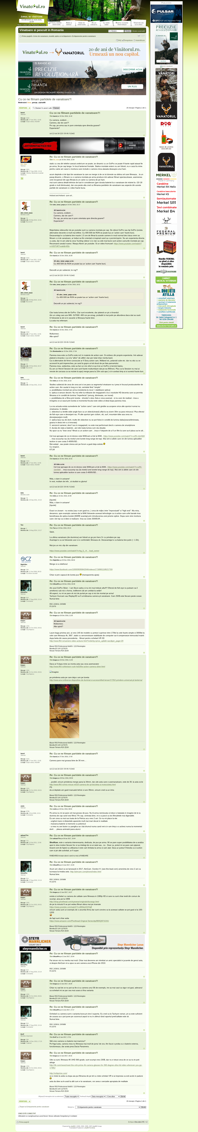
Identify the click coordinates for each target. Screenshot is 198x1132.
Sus (144, 135)
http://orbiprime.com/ (58, 1073)
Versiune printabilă (138, 35)
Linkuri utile (26, 25)
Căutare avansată (138, 31)
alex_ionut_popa (59, 204)
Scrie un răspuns (24, 107)
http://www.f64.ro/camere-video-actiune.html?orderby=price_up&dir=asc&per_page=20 (86, 641)
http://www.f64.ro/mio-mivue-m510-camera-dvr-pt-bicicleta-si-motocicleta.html (83, 784)
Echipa (130, 1122)
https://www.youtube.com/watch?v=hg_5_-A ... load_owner (74, 551)
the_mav (56, 159)
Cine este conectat (27, 1113)
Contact (43, 25)
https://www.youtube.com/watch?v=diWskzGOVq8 (71, 907)
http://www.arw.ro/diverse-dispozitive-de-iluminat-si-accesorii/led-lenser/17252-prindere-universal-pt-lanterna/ (96, 680)
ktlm (54, 381)
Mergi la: (71, 1107)
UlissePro (56, 584)
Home (20, 25)
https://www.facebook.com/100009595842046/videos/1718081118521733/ (81, 569)
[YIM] (22, 178)
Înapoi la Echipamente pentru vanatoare (34, 1107)
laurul (55, 116)
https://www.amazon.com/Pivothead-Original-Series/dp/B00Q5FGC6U (79, 921)
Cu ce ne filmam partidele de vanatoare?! (45, 99)
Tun (54, 528)
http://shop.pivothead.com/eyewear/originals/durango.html (74, 901)
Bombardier (57, 351)
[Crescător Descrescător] (116, 1096)
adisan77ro (57, 838)
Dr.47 (55, 1037)
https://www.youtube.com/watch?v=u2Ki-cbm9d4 (124, 436)
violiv (55, 809)
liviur (29, 103)
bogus (55, 615)
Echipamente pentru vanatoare (84, 36)
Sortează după (85, 1096)
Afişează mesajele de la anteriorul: (51, 1096)
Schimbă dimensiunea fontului (143, 35)
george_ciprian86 (39, 103)
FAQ (119, 40)
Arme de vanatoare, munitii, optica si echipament (52, 36)
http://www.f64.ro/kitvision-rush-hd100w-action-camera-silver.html (77, 666)
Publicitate (35, 25)
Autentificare (140, 40)
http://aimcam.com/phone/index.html (85, 871)
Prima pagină (27, 36)
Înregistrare (128, 40)
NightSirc (56, 560)
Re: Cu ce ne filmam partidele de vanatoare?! (74, 157)
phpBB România (89, 1128)
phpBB (73, 1126)
